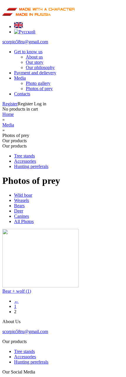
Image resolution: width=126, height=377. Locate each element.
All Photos (24, 221)
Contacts (22, 93)
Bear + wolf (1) (16, 291)
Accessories (25, 161)
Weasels (21, 200)
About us (34, 56)
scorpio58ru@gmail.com (25, 41)
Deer (18, 210)
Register (10, 103)
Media (20, 78)
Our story (34, 62)
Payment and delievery (35, 72)
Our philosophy (40, 67)
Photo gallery (38, 83)
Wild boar (23, 195)
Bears (19, 205)
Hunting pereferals (31, 166)
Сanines (21, 216)
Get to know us (28, 51)
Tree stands (24, 155)
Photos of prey (39, 88)
